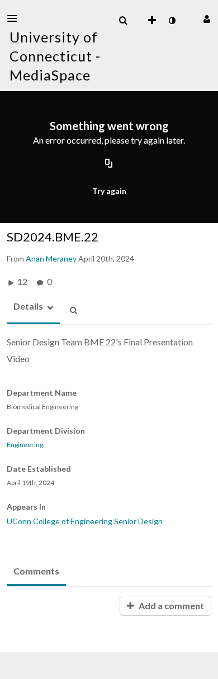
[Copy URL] (109, 164)
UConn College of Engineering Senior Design (85, 521)
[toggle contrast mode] (172, 21)
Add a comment (170, 605)
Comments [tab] (36, 571)
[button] (16, 18)
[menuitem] (123, 21)
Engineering (25, 444)
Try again (109, 191)
